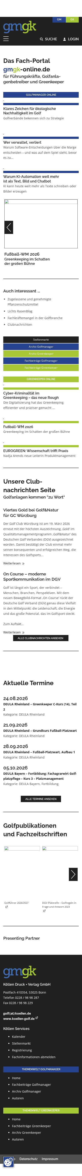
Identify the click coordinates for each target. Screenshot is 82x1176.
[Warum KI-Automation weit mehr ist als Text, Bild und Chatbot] (3, 168)
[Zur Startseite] (19, 27)
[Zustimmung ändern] (8, 1162)
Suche (48, 39)
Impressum (50, 1159)
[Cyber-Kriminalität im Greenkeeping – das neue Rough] (3, 385)
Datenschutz (28, 1159)
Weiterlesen (12, 563)
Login (71, 39)
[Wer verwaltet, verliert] (3, 134)
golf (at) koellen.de (17, 1013)
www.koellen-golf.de (19, 1019)
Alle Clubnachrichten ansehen (41, 638)
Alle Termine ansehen (40, 799)
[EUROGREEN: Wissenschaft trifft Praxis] (3, 442)
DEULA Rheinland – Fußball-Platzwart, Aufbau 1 (39, 752)
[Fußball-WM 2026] (41, 223)
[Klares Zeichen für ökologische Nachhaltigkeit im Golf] (3, 100)
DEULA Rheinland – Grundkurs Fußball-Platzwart (40, 731)
